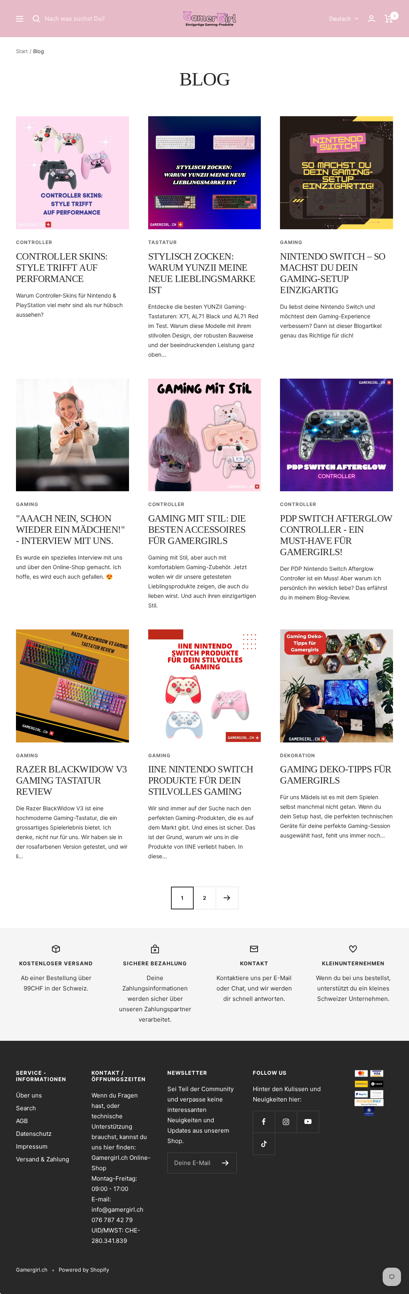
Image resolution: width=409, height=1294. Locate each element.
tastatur (162, 242)
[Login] (371, 18)
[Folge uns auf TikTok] (264, 1144)
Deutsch (340, 18)
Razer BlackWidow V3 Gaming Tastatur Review (71, 780)
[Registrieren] (225, 1163)
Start (22, 51)
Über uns (29, 1095)
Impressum (32, 1146)
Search (26, 1108)
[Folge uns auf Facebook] (264, 1122)
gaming (291, 242)
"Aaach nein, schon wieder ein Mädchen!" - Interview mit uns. (70, 529)
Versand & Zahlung (42, 1159)
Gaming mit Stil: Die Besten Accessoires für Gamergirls (197, 529)
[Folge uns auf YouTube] (308, 1122)
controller (34, 242)
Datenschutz (34, 1133)
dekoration (297, 755)
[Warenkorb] (389, 19)
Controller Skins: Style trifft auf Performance (62, 267)
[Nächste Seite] (227, 898)
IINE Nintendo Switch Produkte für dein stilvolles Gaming (200, 780)
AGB (22, 1121)
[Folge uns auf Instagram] (286, 1122)
